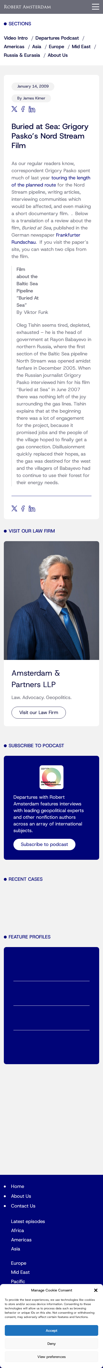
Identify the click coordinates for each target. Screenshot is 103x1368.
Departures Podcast (57, 38)
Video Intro (16, 38)
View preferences (51, 1356)
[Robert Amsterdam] (28, 7)
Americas (14, 47)
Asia (36, 47)
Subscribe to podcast (44, 844)
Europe (56, 47)
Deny (51, 1343)
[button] (95, 1290)
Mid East (81, 47)
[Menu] (95, 7)
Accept (51, 1330)
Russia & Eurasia (22, 55)
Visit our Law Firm (38, 713)
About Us (58, 55)
